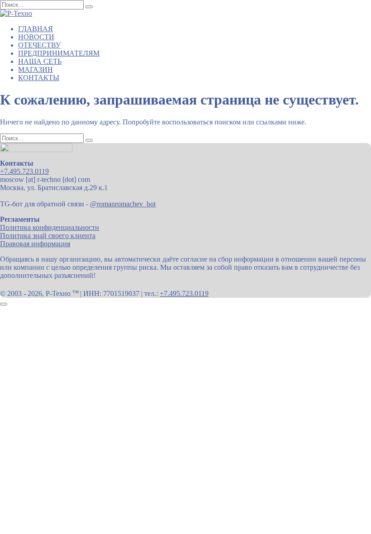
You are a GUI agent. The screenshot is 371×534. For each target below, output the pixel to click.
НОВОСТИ (36, 37)
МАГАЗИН (35, 69)
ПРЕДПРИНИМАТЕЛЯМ (59, 53)
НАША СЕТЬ (40, 61)
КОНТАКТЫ (38, 77)
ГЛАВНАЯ (35, 29)
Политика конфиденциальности (49, 227)
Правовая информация (35, 244)
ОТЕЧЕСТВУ (39, 45)
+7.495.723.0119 (24, 171)
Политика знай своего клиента (47, 235)
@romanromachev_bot (123, 204)
